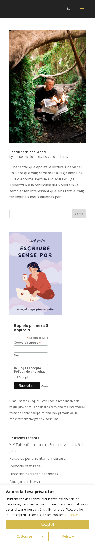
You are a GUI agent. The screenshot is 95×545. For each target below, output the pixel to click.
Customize (24, 536)
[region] (47, 515)
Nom (17, 355)
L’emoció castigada (25, 466)
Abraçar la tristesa (25, 481)
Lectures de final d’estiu (29, 152)
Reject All (68, 536)
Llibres (63, 156)
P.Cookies (72, 515)
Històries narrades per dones (34, 474)
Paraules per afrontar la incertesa (38, 458)
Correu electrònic (27, 343)
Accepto (24, 377)
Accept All (48, 524)
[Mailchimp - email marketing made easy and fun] (44, 389)
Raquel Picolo (23, 156)
